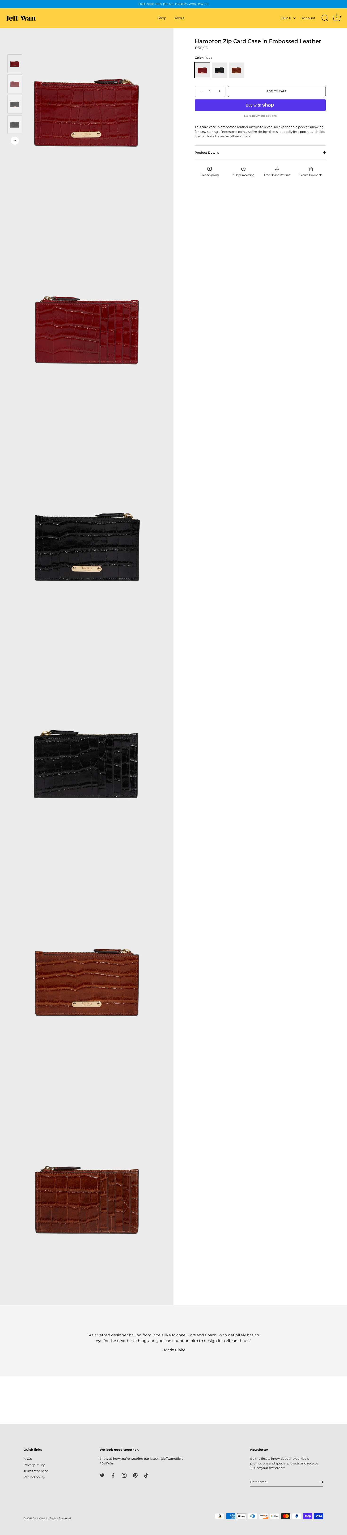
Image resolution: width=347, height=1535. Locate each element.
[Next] (15, 140)
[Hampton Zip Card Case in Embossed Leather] (14, 63)
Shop (162, 18)
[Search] (325, 18)
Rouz (202, 70)
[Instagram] (124, 1475)
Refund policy (34, 1477)
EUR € (286, 18)
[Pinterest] (135, 1475)
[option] (14, 64)
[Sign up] (321, 1482)
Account (308, 18)
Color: (203, 57)
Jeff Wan (39, 1518)
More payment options (260, 115)
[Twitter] (102, 1475)
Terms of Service (36, 1471)
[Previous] (15, 47)
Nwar (219, 70)
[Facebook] (113, 1475)
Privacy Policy (34, 1465)
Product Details (207, 152)
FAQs (28, 1458)
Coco (236, 70)
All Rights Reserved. (58, 1518)
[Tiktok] (146, 1475)
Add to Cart (277, 91)
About (179, 18)
